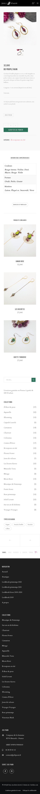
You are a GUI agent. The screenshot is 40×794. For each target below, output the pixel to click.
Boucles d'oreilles (20, 204)
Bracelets (30, 524)
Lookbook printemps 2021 (12, 587)
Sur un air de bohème (12, 504)
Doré (26, 169)
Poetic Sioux (8, 489)
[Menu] (37, 3)
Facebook (15, 552)
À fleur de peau (9, 407)
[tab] (20, 157)
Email (10, 552)
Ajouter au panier (16, 130)
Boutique (5, 577)
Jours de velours (10, 458)
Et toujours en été (18, 140)
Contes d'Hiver (9, 443)
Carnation (8, 427)
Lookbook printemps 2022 (12, 582)
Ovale (7, 181)
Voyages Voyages (10, 510)
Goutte (19, 181)
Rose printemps (10, 494)
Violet (20, 172)
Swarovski (24, 190)
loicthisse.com (34, 785)
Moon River (8, 479)
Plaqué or (15, 190)
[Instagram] (11, 771)
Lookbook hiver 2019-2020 (12, 592)
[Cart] (32, 3)
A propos (5, 602)
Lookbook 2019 (7, 597)
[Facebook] (5, 771)
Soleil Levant (9, 499)
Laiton (7, 190)
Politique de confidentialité (29, 790)
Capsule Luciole (10, 422)
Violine (20, 169)
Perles (13, 181)
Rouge (14, 172)
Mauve (7, 172)
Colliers (8, 528)
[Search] (33, 380)
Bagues (8, 524)
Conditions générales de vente (13, 790)
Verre (31, 190)
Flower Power (9, 453)
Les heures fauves (10, 463)
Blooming (8, 417)
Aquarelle (7, 412)
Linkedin (24, 552)
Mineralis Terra (10, 469)
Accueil (5, 572)
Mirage (6, 474)
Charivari (7, 433)
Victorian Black (8, 717)
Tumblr (31, 552)
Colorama (8, 438)
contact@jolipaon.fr (13, 755)
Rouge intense (10, 169)
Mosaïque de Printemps (13, 484)
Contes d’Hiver (7, 697)
